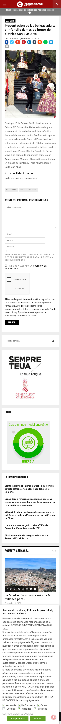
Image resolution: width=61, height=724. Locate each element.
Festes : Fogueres (28, 190)
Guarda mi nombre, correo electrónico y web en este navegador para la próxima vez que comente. (29, 257)
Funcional (10, 708)
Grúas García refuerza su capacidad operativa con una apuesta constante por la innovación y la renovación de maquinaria (30, 502)
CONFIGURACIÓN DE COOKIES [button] (18, 713)
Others (44, 705)
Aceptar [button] (38, 718)
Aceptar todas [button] (18, 718)
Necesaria (11, 705)
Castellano (11, 190)
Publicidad (26, 708)
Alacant (10, 21)
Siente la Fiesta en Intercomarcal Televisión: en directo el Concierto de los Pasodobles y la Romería (29, 489)
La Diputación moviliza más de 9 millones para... (27, 597)
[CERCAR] (53, 341)
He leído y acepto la (26, 267)
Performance (28, 705)
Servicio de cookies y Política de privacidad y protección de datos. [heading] (28, 612)
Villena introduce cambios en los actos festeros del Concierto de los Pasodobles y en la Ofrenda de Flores (30, 515)
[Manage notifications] (53, 717)
